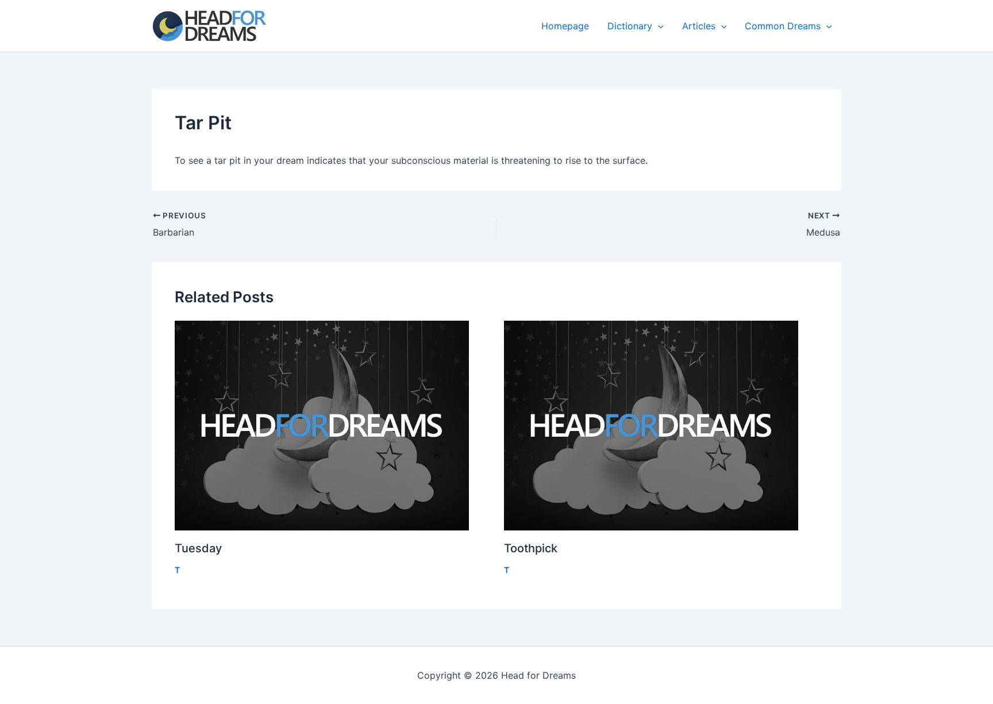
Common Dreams (783, 26)
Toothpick (530, 548)
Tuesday (198, 548)
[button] (658, 26)
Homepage (565, 26)
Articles (698, 26)
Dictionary (629, 26)
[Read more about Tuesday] (332, 425)
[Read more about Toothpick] (661, 425)
